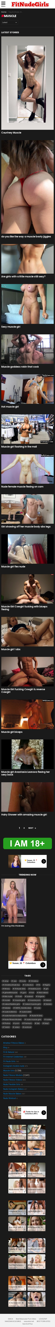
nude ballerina (10, 1012)
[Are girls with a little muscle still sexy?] (27, 259)
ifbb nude (8, 996)
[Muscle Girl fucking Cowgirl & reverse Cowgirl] (27, 671)
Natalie (7, 1008)
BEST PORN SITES (43, 1321)
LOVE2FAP (43, 1319)
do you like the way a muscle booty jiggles (26, 236)
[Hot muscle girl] (27, 389)
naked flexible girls (12, 1004)
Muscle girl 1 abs (10, 649)
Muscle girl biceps (11, 732)
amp (6, 981)
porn (17, 1023)
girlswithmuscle (10, 992)
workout (27, 1027)
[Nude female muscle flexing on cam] (27, 469)
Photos (7, 1023)
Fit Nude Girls (20, 988)
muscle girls (20, 1000)
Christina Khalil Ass (12, 985)
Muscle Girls (8, 1070)
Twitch (7, 1027)
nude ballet (26, 1012)
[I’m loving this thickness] (13, 901)
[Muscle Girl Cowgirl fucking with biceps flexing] (27, 589)
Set (38, 1023)
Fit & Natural (10, 1052)
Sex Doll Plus (28, 1324)
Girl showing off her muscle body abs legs (26, 526)
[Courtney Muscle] (27, 83)
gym (24, 992)
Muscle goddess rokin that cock (20, 366)
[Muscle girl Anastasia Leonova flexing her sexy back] (27, 754)
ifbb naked (43, 992)
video (17, 1027)
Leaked (30, 996)
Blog (6, 1047)
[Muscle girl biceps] (27, 714)
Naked (48, 1000)
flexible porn (35, 988)
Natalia (49, 1004)
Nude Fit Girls (37, 1015)
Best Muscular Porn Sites (26, 1319)
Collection (29, 985)
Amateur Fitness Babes (14, 1043)
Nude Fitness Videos (14, 1080)
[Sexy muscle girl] (27, 304)
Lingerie (41, 996)
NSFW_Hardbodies (23, 1008)
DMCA (10, 1319)
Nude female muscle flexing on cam (22, 486)
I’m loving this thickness (12, 925)
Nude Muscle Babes (14, 1093)
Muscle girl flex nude (13, 566)
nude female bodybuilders (15, 1015)
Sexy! (46, 1023)
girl (47, 988)
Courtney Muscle (11, 132)
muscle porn (35, 1000)
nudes (48, 1019)
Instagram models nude (15, 1066)
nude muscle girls (33, 1019)
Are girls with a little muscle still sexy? (23, 276)
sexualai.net (29, 1321)
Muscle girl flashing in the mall (19, 446)
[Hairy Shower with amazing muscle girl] (27, 797)
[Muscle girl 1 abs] (27, 631)
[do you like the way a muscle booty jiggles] (27, 187)
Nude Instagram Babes (15, 1089)
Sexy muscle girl (10, 326)
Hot (32, 992)
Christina (34, 981)
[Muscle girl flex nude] (27, 549)
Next (30, 828)
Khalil (19, 996)
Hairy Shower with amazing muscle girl (24, 814)
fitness (7, 988)
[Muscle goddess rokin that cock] (27, 349)
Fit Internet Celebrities (14, 1057)
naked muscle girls (33, 1004)
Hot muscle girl (10, 406)
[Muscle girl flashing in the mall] (27, 429)
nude (38, 1008)
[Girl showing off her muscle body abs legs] (27, 509)
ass (14, 981)
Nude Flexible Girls (13, 1084)
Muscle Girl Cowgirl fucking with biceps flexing (24, 608)
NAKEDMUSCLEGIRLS (13, 1321)
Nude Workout (10, 1098)
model (7, 1000)
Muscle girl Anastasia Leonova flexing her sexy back (25, 773)
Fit (39, 985)
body (23, 981)
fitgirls (47, 985)
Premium (28, 1023)
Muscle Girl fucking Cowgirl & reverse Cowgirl (23, 691)
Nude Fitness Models (12, 1019)
